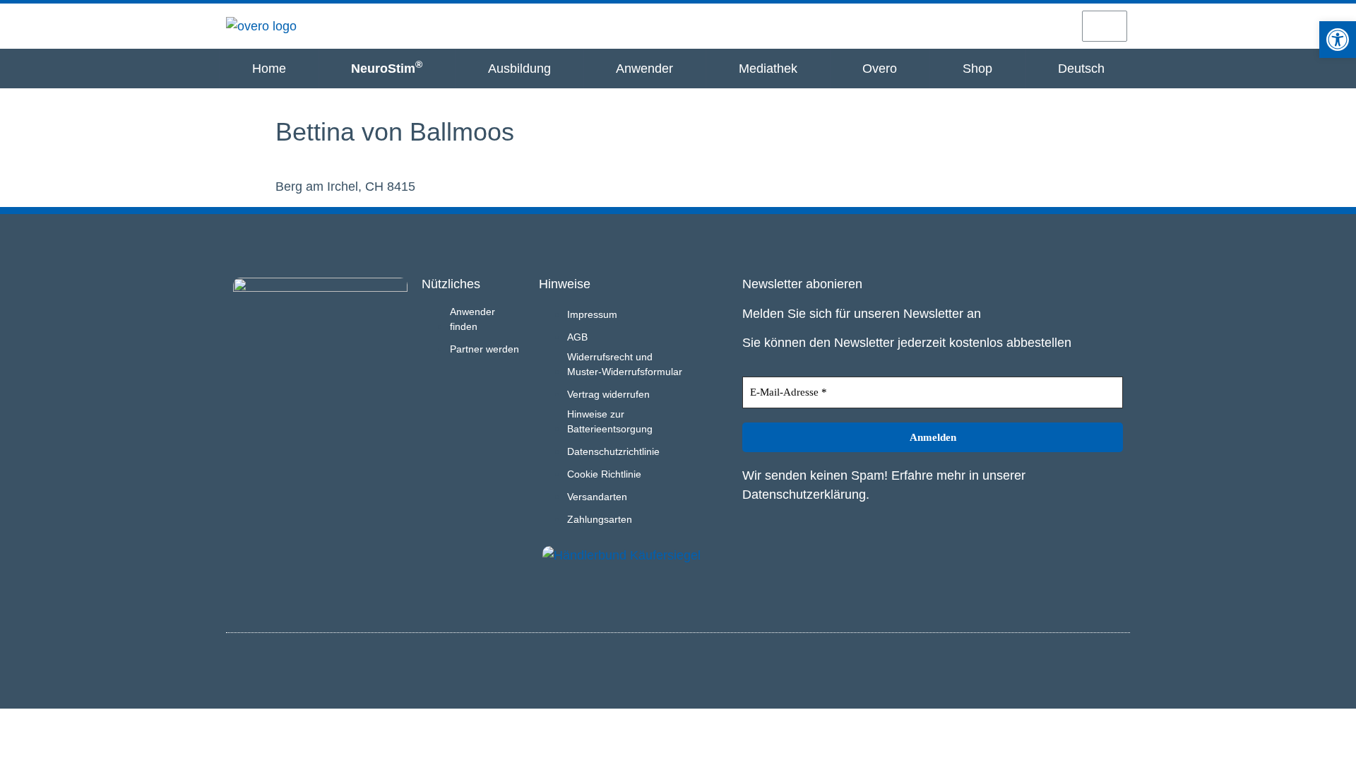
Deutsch (1081, 68)
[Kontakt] (1054, 25)
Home (269, 68)
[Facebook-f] (1116, 668)
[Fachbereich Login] (954, 25)
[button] (1337, 39)
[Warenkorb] (1104, 26)
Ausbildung (519, 68)
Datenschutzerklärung (804, 494)
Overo (879, 68)
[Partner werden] (1003, 25)
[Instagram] (1093, 668)
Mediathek (768, 68)
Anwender (644, 68)
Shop (977, 68)
